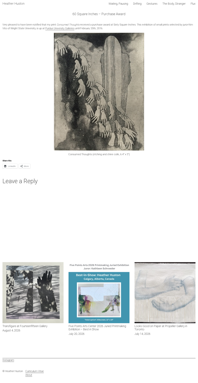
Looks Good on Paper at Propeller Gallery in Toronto (163, 263)
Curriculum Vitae (34, 371)
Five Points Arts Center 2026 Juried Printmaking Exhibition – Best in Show (95, 265)
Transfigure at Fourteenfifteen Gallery (23, 263)
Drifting (137, 3)
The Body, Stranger (174, 3)
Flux (193, 3)
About (28, 374)
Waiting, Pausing (118, 3)
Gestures (151, 3)
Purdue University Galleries (59, 28)
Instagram (8, 360)
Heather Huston (13, 3)
